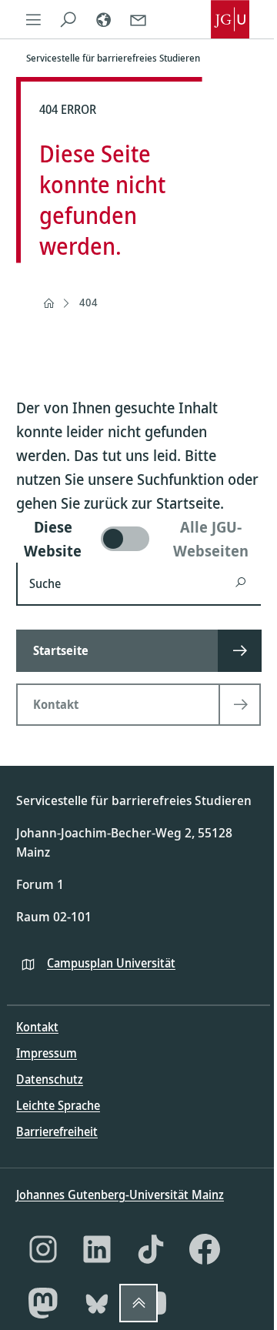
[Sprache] (103, 19)
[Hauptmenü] (33, 19)
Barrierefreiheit (57, 1131)
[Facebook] (204, 1249)
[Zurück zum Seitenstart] (138, 1303)
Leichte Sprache (58, 1105)
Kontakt (37, 1026)
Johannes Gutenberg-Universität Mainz (120, 1194)
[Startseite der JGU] (230, 19)
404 (88, 302)
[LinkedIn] (97, 1249)
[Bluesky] (97, 1303)
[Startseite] (48, 303)
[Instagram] (43, 1249)
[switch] (138, 539)
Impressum (46, 1052)
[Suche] (68, 19)
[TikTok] (150, 1249)
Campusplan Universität (111, 962)
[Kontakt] (138, 19)
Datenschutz (49, 1079)
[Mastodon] (43, 1303)
